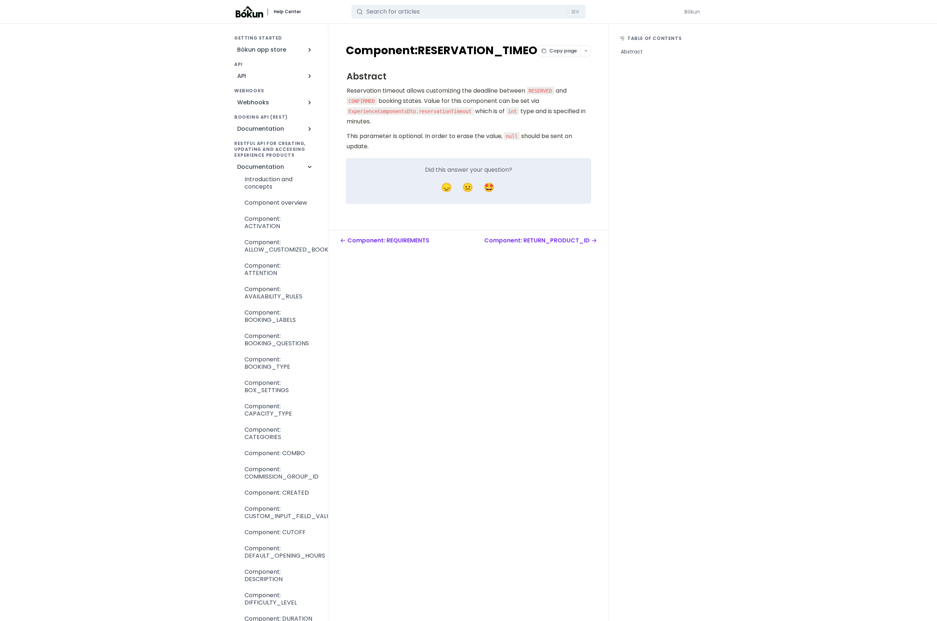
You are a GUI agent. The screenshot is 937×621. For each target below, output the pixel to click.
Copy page (563, 50)
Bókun (692, 11)
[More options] (586, 51)
